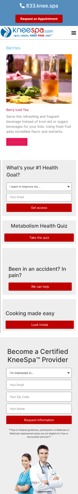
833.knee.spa (41, 6)
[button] (74, 33)
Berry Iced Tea (17, 110)
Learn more (17, 142)
